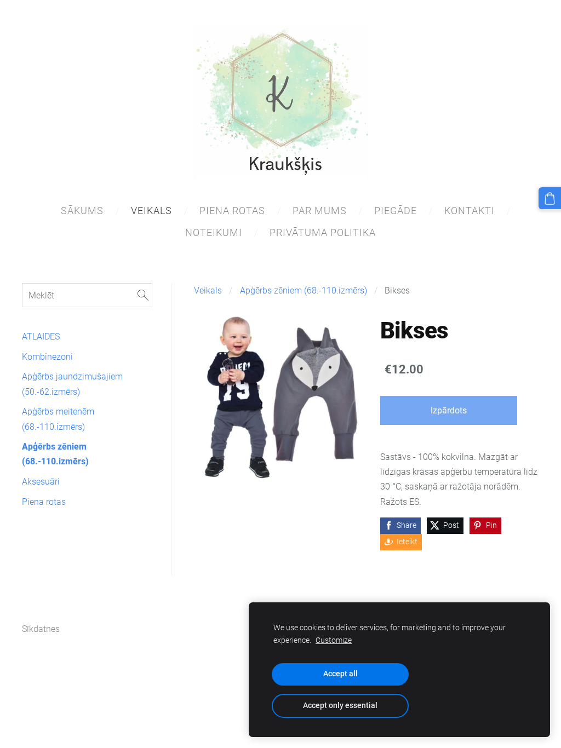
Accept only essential (340, 705)
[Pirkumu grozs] (550, 198)
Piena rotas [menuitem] (232, 210)
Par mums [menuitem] (320, 210)
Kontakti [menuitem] (469, 210)
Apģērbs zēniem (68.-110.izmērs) (303, 290)
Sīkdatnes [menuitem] (41, 629)
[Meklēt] (143, 295)
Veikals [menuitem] (151, 210)
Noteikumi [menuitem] (213, 232)
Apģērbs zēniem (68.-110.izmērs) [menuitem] (55, 454)
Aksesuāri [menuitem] (41, 481)
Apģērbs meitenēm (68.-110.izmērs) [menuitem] (58, 418)
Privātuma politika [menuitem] (323, 232)
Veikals (208, 290)
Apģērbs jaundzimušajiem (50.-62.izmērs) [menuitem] (72, 383)
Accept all (340, 673)
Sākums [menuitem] (82, 210)
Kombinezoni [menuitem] (47, 357)
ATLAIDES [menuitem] (41, 336)
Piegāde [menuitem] (395, 210)
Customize (334, 640)
